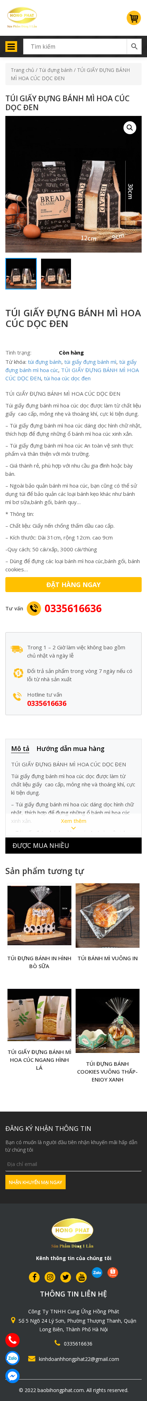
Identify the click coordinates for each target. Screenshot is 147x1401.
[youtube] (81, 1277)
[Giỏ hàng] (134, 21)
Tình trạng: (18, 352)
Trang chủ (22, 70)
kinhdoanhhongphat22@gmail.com (79, 1359)
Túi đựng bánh (55, 70)
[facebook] (34, 1277)
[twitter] (65, 1277)
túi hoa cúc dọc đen (67, 378)
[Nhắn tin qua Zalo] (12, 1358)
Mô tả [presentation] (20, 748)
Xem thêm (73, 820)
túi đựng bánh (44, 361)
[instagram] (50, 1277)
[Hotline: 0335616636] (12, 1340)
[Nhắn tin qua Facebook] (12, 1376)
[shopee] (112, 1272)
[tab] (23, 749)
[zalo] (97, 1272)
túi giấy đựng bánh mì (90, 361)
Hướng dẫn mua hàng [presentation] (70, 748)
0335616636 (73, 608)
